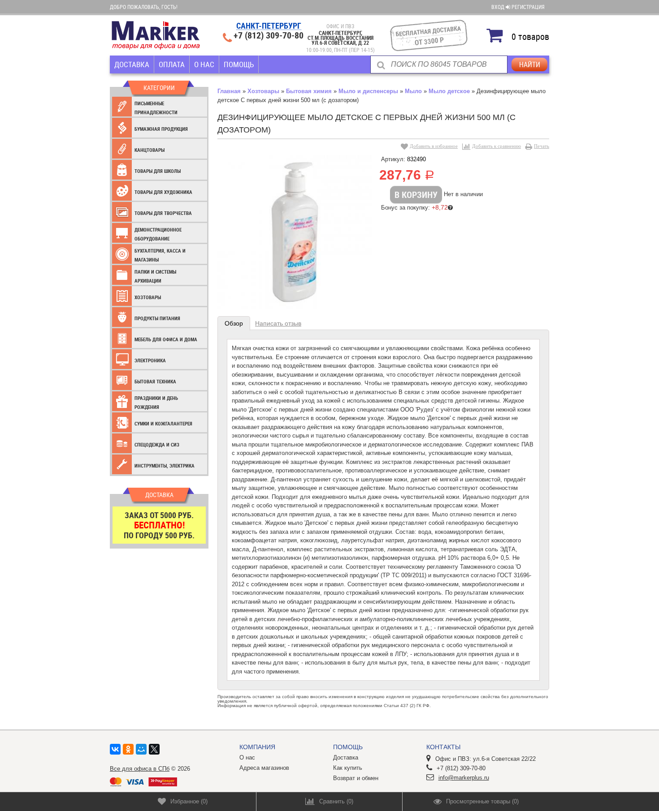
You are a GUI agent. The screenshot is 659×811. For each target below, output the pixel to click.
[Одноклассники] (128, 749)
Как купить (347, 767)
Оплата (172, 64)
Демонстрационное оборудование (158, 234)
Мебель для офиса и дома (165, 339)
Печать (541, 146)
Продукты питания (157, 318)
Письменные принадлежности (156, 108)
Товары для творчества (163, 213)
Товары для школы (157, 170)
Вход (498, 6)
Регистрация (528, 6)
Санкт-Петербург (268, 26)
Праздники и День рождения (156, 402)
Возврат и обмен (355, 778)
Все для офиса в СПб (139, 768)
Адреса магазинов (264, 767)
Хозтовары (147, 297)
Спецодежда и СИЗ (156, 444)
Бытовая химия (309, 91)
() (189, 801)
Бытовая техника (155, 381)
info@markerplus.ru (463, 777)
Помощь (239, 64)
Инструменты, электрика (164, 465)
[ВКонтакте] (115, 749)
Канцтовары (149, 149)
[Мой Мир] (141, 749)
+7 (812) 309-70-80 (268, 35)
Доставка (131, 64)
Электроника (150, 360)
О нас (204, 64)
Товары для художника (163, 192)
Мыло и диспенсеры (368, 91)
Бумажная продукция (161, 128)
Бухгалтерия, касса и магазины (160, 255)
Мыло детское (449, 91)
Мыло (413, 91)
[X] (154, 749)
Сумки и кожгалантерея (163, 423)
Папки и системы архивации (155, 276)
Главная (229, 91)
